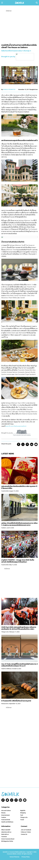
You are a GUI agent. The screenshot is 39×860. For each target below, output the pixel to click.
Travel (22, 819)
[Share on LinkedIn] (31, 444)
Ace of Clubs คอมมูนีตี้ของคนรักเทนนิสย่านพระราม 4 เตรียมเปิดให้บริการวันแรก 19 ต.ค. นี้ (19, 665)
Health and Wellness (7, 822)
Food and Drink (5, 819)
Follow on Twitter (26, 832)
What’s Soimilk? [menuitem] (5, 830)
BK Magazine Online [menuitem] (7, 841)
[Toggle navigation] (2, 2)
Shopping (23, 812)
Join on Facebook (26, 830)
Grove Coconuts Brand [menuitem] (7, 839)
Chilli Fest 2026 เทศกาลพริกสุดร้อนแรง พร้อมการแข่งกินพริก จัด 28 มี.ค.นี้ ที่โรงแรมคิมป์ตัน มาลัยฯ (18, 628)
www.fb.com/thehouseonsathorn (15, 426)
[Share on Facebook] (18, 444)
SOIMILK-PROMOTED (9, 89)
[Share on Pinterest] (27, 444)
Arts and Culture (6, 810)
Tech (21, 815)
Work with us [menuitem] (5, 834)
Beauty (3, 812)
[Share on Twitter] (23, 444)
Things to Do (23, 817)
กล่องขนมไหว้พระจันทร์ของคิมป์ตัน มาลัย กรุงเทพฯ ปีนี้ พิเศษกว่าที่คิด (19, 487)
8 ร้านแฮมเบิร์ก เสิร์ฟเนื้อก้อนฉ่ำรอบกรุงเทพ (16, 701)
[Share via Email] (36, 444)
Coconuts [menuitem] (4, 836)
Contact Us (24, 834)
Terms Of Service (14, 857)
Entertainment (5, 815)
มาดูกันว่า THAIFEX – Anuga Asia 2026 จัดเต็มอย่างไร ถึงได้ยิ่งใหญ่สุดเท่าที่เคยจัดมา (17, 561)
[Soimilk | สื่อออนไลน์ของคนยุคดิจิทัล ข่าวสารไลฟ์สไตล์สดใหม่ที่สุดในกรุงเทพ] (19, 2)
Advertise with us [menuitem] (6, 832)
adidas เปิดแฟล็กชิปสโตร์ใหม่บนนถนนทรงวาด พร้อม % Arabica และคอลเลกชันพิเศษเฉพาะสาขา (19, 524)
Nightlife (22, 810)
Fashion (3, 817)
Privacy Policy (25, 857)
